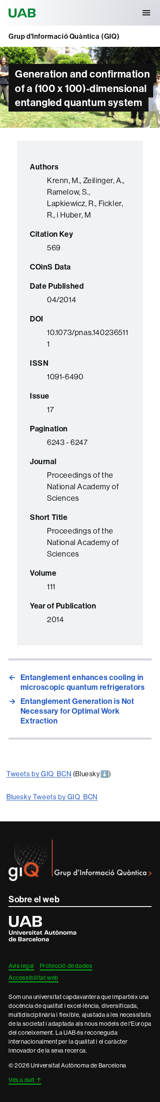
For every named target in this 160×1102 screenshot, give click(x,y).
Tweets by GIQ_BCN (38, 773)
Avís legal (21, 966)
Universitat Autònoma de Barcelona (23, 12)
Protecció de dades (66, 966)
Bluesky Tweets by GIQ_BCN (52, 796)
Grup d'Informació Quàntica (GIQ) (64, 36)
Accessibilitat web (33, 977)
